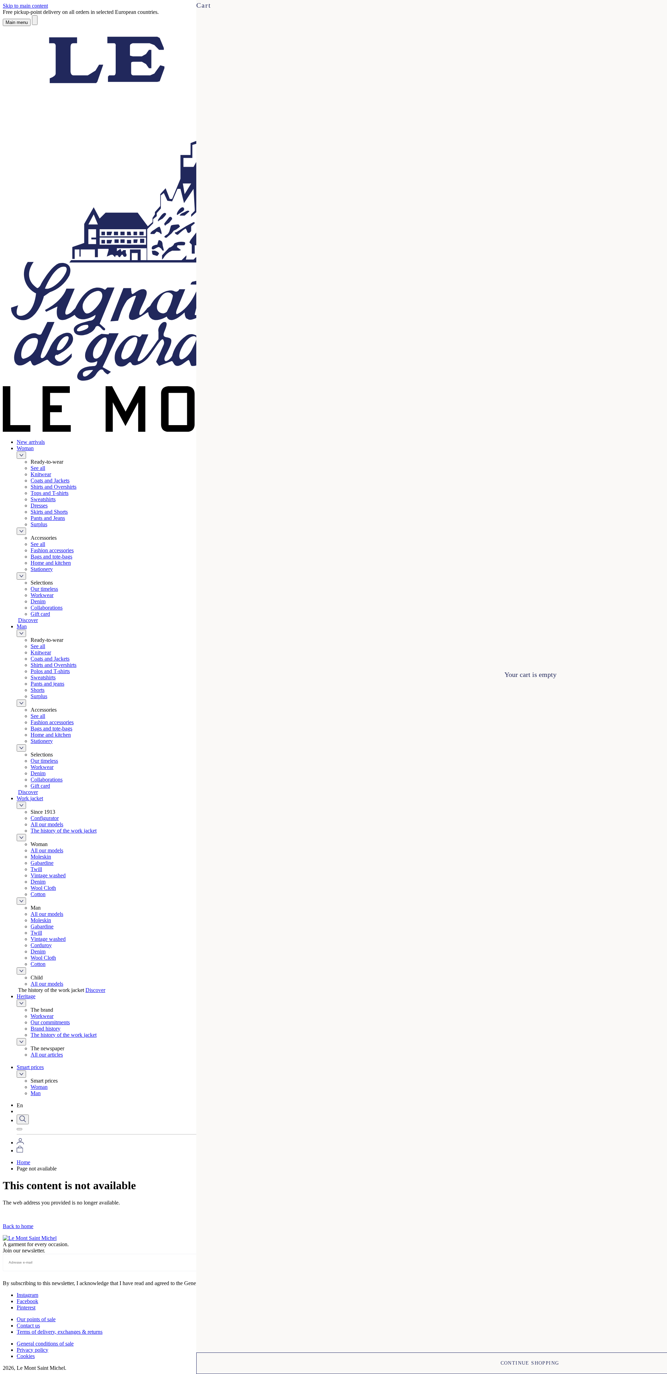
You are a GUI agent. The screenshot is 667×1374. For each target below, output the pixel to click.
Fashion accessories (52, 550)
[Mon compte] (20, 1142)
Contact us (28, 1326)
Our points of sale (36, 1319)
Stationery (42, 569)
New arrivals (31, 442)
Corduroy (41, 945)
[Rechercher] (35, 20)
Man (22, 626)
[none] (25, 1105)
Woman (25, 448)
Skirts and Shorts (49, 512)
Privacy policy (32, 1350)
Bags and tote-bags (51, 557)
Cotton (38, 894)
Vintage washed (48, 875)
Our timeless (44, 589)
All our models (47, 824)
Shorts (37, 690)
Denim (38, 601)
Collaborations (47, 608)
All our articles (47, 1055)
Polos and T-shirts (50, 671)
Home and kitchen (51, 563)
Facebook (27, 1301)
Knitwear (41, 474)
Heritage (26, 996)
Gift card (40, 614)
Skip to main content (25, 6)
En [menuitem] (20, 1105)
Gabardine (42, 863)
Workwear (42, 595)
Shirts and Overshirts (53, 487)
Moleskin (41, 857)
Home (23, 1162)
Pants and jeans (47, 684)
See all (38, 468)
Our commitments (50, 1022)
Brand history (45, 1029)
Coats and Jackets (50, 480)
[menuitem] (25, 1105)
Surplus (39, 524)
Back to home (18, 1226)
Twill (36, 869)
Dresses (39, 505)
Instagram (27, 1295)
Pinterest (26, 1307)
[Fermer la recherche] (19, 1129)
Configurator (45, 818)
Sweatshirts (43, 499)
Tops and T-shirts (49, 493)
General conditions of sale (45, 1344)
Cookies (26, 1356)
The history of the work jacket (64, 831)
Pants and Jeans (48, 518)
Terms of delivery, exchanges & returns (59, 1332)
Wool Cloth (43, 888)
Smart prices (30, 1067)
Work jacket (30, 798)
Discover (28, 620)
